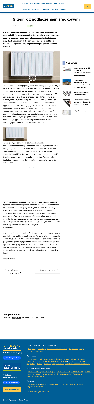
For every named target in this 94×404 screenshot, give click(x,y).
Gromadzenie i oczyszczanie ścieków (70, 372)
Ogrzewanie (53, 359)
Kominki (39, 364)
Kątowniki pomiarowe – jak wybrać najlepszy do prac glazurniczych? (82, 102)
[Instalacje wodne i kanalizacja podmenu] (51, 3)
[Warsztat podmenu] (49, 9)
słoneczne (81, 359)
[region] (31, 183)
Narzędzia (44, 384)
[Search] (87, 6)
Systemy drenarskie (48, 374)
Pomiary (31, 392)
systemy (30, 374)
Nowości (46, 392)
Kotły (41, 359)
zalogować (16, 318)
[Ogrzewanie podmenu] (63, 3)
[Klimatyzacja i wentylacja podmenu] (39, 9)
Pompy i (88, 372)
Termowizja (54, 384)
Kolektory (74, 359)
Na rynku (38, 392)
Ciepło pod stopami (47, 270)
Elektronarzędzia (34, 384)
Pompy (30, 359)
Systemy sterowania (50, 361)
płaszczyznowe (63, 359)
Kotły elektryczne (80, 111)
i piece (45, 359)
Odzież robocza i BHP (67, 384)
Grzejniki (30, 26)
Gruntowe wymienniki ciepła (57, 349)
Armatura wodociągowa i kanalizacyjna (41, 372)
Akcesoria (39, 351)
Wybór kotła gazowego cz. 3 (14, 271)
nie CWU (38, 361)
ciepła (35, 359)
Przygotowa (31, 361)
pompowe (36, 374)
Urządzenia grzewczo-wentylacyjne (77, 364)
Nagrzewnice (73, 349)
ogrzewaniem (62, 361)
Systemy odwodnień (64, 374)
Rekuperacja (32, 349)
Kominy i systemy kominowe (54, 364)
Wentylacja (42, 349)
